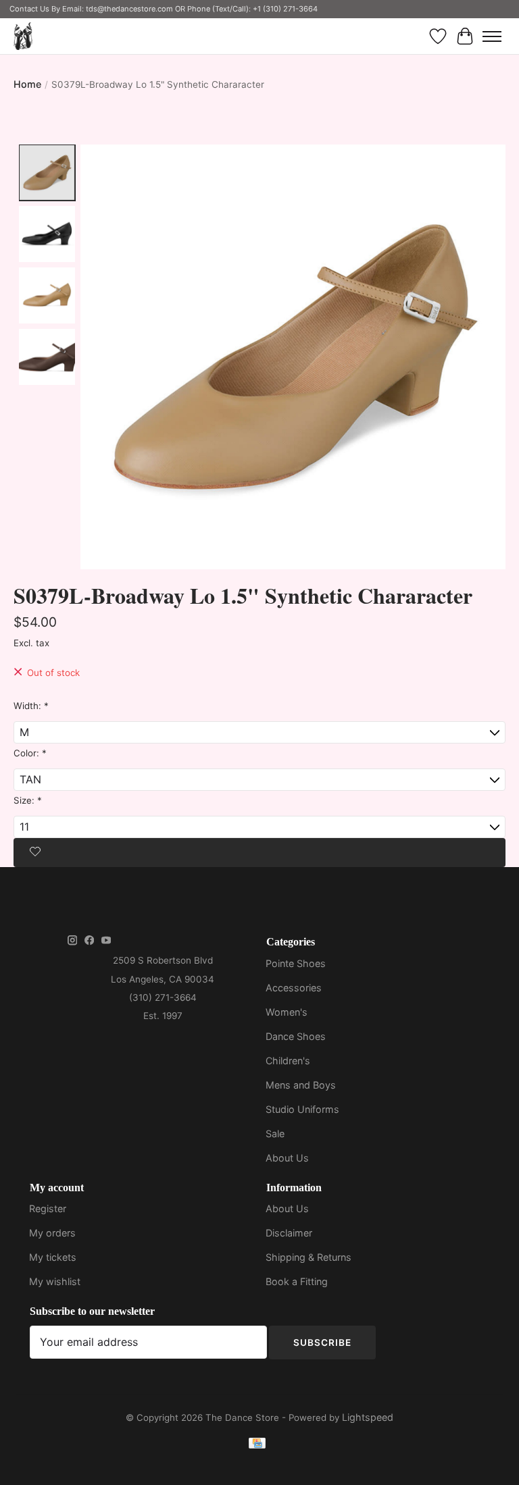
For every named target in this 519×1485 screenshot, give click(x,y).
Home (27, 84)
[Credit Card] (257, 1445)
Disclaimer (289, 1233)
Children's (288, 1060)
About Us (287, 1158)
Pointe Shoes (296, 963)
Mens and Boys (301, 1085)
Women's (286, 1012)
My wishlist (54, 1281)
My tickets (52, 1257)
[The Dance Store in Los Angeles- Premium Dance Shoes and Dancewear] (23, 36)
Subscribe (322, 1342)
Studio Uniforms (302, 1109)
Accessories (294, 987)
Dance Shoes (296, 1036)
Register (47, 1208)
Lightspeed (367, 1417)
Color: (30, 753)
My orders (52, 1233)
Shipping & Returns (308, 1257)
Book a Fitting (297, 1281)
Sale (275, 1133)
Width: (31, 705)
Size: (28, 800)
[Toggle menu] (491, 36)
